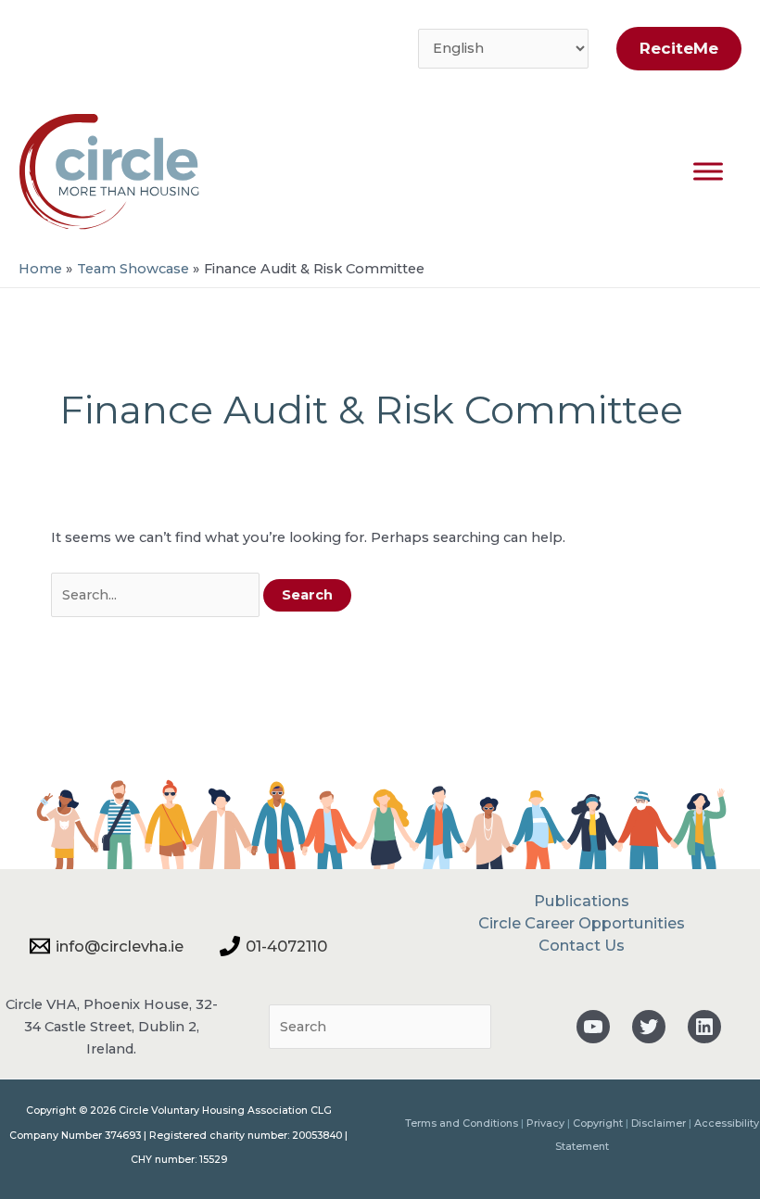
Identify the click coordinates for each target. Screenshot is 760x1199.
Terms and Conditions (461, 1123)
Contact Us (581, 945)
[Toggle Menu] (708, 171)
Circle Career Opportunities (581, 923)
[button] (674, 48)
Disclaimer (658, 1123)
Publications (581, 900)
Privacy (545, 1123)
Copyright (598, 1123)
